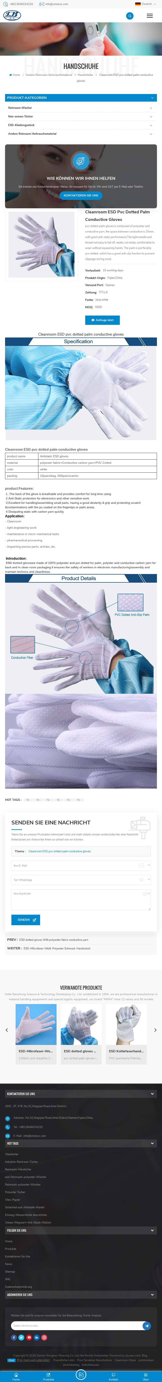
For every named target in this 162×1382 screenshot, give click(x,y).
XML (8, 1279)
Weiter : (15, 948)
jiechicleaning (71, 1365)
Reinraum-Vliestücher (18, 1169)
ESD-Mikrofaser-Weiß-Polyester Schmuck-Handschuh (57, 948)
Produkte (10, 1249)
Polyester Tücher (15, 1192)
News (8, 1264)
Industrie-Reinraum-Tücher (21, 1162)
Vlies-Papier (12, 1200)
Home (16, 75)
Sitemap (10, 1272)
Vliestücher (12, 1154)
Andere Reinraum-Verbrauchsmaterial (32, 134)
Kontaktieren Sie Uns (17, 1256)
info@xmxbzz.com (57, 4)
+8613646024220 (21, 4)
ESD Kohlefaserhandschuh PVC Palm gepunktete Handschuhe (81, 1051)
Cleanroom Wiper (125, 1360)
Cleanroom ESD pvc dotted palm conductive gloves (59, 851)
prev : (13, 939)
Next (155, 1029)
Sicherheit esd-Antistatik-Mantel (24, 1207)
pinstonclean (146, 1360)
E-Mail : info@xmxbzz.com (30, 1136)
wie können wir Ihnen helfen (81, 178)
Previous (6, 1029)
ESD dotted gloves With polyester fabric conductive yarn (53, 940)
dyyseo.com (132, 1356)
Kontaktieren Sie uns (81, 196)
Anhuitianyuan (90, 1365)
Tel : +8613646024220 (28, 1127)
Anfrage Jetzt (104, 320)
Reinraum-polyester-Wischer (23, 1185)
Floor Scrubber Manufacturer (94, 1360)
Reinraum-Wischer (20, 108)
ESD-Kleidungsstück (21, 125)
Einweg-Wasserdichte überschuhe (26, 1215)
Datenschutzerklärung (18, 1287)
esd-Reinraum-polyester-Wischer (25, 1177)
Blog (144, 1356)
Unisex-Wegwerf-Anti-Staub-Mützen (28, 1223)
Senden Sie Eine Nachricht (81, 1374)
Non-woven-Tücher (20, 116)
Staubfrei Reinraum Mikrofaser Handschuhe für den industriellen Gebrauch (126, 1051)
